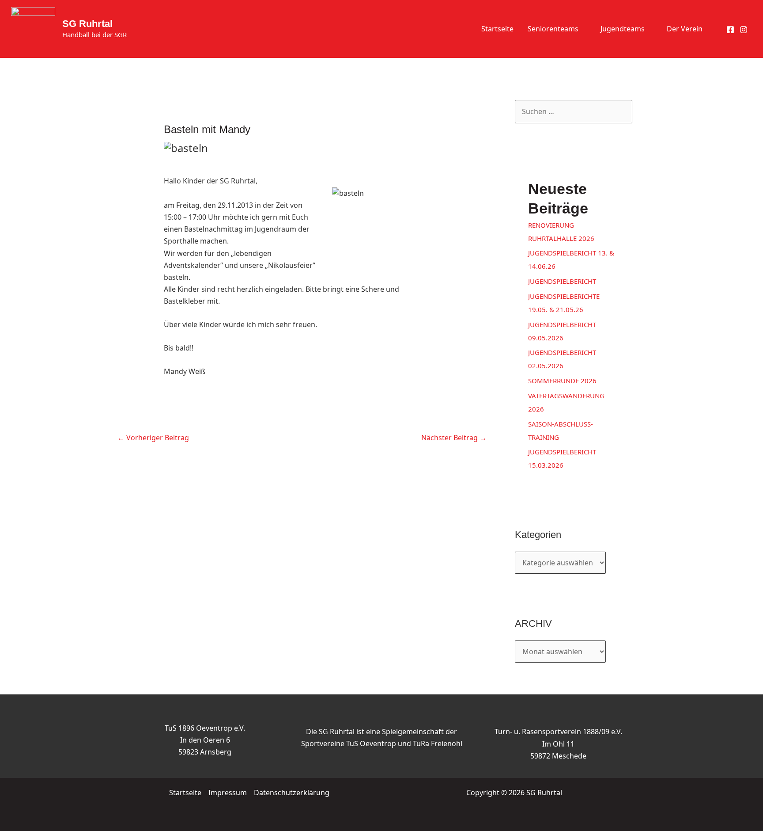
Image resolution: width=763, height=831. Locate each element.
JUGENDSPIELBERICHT (562, 281)
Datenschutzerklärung (291, 792)
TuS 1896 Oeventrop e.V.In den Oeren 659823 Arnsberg (205, 740)
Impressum (227, 792)
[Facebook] (730, 30)
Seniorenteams (553, 29)
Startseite (497, 29)
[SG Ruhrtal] (33, 28)
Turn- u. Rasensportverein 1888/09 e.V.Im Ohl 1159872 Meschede (558, 743)
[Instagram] (744, 30)
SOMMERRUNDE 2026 (562, 380)
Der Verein (685, 29)
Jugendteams (623, 29)
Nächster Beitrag (454, 437)
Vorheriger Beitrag (153, 437)
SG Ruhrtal (87, 23)
